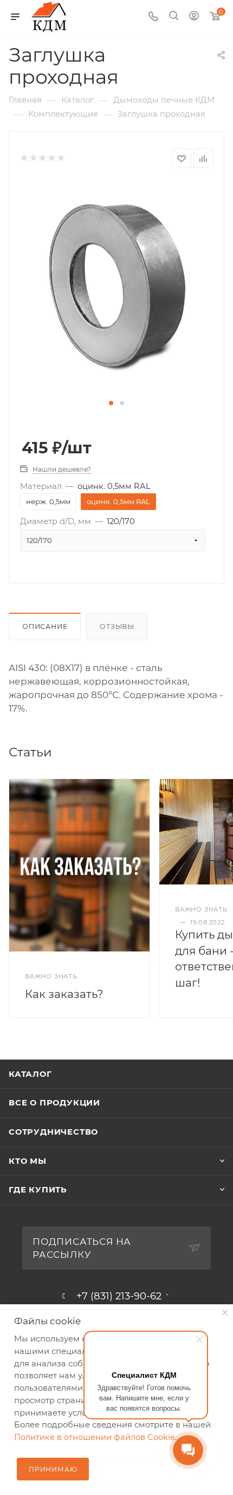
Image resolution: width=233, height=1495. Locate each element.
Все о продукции (54, 1103)
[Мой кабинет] (194, 16)
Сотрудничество (53, 1132)
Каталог (30, 1074)
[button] (111, 403)
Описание (44, 626)
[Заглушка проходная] (116, 287)
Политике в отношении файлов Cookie (94, 1437)
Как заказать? (64, 994)
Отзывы (117, 626)
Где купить (38, 1190)
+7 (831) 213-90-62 (118, 1296)
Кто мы (28, 1161)
